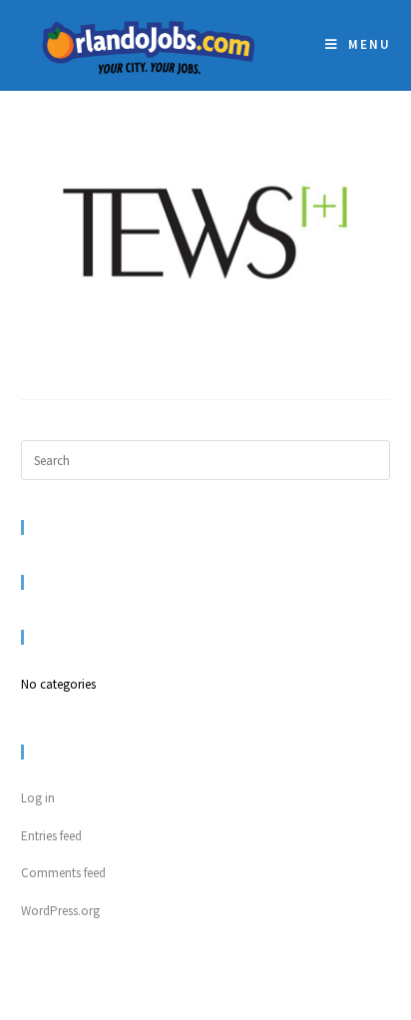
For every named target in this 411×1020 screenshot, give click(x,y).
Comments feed (63, 872)
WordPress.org (60, 910)
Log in (38, 797)
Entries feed (51, 835)
